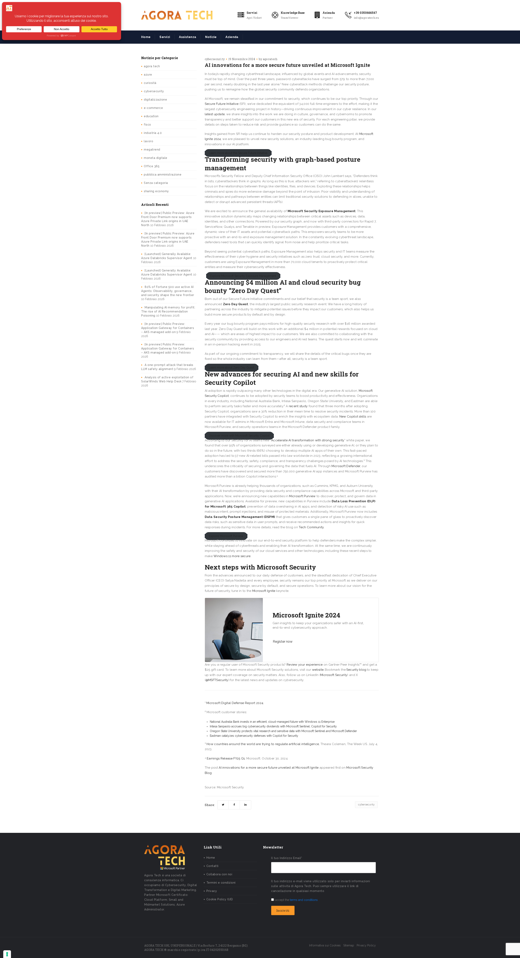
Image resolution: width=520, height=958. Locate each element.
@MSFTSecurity (217, 680)
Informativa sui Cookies (325, 945)
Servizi (252, 13)
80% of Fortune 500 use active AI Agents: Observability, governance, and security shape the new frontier (167, 291)
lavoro (148, 141)
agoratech (270, 59)
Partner (328, 18)
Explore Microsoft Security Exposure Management (243, 276)
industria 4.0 (153, 133)
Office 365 (151, 166)
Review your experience (305, 664)
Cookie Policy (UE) (219, 899)
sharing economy (156, 191)
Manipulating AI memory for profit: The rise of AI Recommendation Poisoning (168, 311)
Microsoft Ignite (263, 591)
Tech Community (311, 527)
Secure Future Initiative (222, 104)
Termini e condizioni (221, 882)
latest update (215, 114)
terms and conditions (304, 900)
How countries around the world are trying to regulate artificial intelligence (263, 744)
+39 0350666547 (365, 13)
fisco (147, 124)
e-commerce (153, 108)
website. (318, 670)
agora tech (152, 66)
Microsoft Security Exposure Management (321, 211)
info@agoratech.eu (366, 18)
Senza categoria (156, 182)
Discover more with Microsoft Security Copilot (239, 435)
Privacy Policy (366, 945)
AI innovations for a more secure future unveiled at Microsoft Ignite (268, 767)
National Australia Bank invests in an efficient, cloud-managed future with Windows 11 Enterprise (272, 721)
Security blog (356, 670)
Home (146, 37)
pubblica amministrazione (162, 174)
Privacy (211, 891)
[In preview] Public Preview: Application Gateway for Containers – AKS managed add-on (167, 328)
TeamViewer (289, 18)
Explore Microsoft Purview (226, 536)
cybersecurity (154, 91)
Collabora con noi (219, 874)
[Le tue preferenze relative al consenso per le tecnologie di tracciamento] (7, 954)
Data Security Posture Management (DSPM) (240, 517)
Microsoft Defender (346, 466)
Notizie (211, 37)
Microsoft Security (333, 675)
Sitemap (348, 945)
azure (148, 74)
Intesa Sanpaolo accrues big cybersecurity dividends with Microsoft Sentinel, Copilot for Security (273, 726)
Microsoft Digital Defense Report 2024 (234, 703)
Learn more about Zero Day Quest (231, 367)
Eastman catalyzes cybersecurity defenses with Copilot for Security (254, 735)
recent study (298, 406)
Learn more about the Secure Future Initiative (238, 153)
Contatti (212, 866)
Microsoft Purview (302, 496)
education (151, 116)
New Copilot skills (352, 416)
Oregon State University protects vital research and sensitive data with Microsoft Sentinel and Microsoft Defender (283, 731)
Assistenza (187, 37)
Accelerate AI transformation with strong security (307, 440)
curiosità (150, 83)
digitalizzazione (155, 99)
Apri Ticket (254, 18)
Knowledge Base (292, 13)
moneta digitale (155, 157)
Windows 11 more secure (232, 556)
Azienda (329, 13)
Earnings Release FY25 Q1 (226, 758)
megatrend (152, 149)
